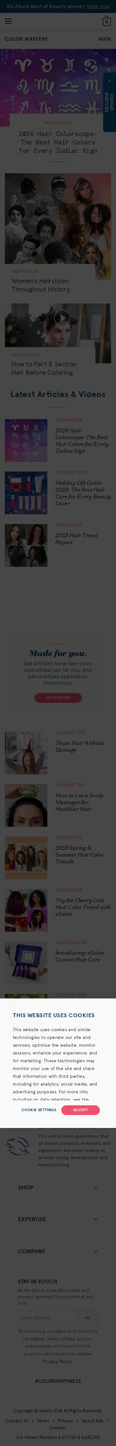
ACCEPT (80, 1110)
